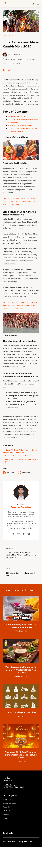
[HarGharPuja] (5, 3)
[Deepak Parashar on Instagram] (18, 533)
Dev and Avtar (7, 811)
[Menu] (37, 4)
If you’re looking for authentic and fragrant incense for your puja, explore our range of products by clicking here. (20, 305)
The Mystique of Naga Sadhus (20, 125)
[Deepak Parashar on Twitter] (23, 533)
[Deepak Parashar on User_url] (13, 533)
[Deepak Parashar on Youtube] (28, 533)
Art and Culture (10, 36)
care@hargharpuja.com (11, 785)
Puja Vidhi (6, 807)
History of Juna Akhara (17, 116)
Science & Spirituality (10, 804)
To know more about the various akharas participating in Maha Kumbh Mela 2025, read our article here (19, 201)
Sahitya (5, 819)
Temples (6, 814)
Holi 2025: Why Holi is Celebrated (18, 456)
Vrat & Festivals (8, 800)
